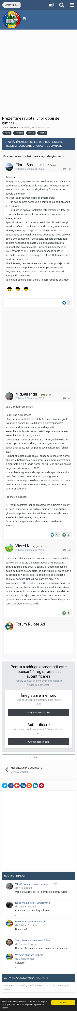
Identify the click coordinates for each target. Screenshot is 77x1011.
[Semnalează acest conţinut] (64, 169)
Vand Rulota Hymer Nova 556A (32, 940)
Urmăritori (34, 757)
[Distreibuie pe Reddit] (29, 785)
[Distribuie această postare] (69, 169)
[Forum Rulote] (9, 626)
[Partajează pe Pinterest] (41, 785)
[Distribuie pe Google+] (17, 785)
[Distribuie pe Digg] (23, 785)
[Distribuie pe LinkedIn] (35, 785)
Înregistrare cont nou (38, 712)
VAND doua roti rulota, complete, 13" (36, 884)
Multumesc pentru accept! (30, 921)
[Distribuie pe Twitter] (5, 785)
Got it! (63, 1002)
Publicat (29, 168)
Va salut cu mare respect (29, 955)
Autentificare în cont (38, 741)
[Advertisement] (38, 73)
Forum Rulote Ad (30, 624)
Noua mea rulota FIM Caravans (32, 902)
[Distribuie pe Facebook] (11, 785)
